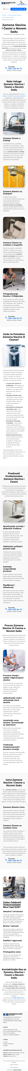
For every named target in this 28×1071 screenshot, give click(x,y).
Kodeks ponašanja (8, 1043)
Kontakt (5, 1045)
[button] (18, 9)
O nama (5, 1042)
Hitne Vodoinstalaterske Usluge (12, 1031)
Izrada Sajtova (14, 1069)
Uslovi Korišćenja (14, 1067)
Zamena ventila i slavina (8, 17)
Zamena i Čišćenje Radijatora (11, 1035)
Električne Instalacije (9, 1033)
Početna (4, 15)
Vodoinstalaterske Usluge (14, 15)
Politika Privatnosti (14, 1064)
